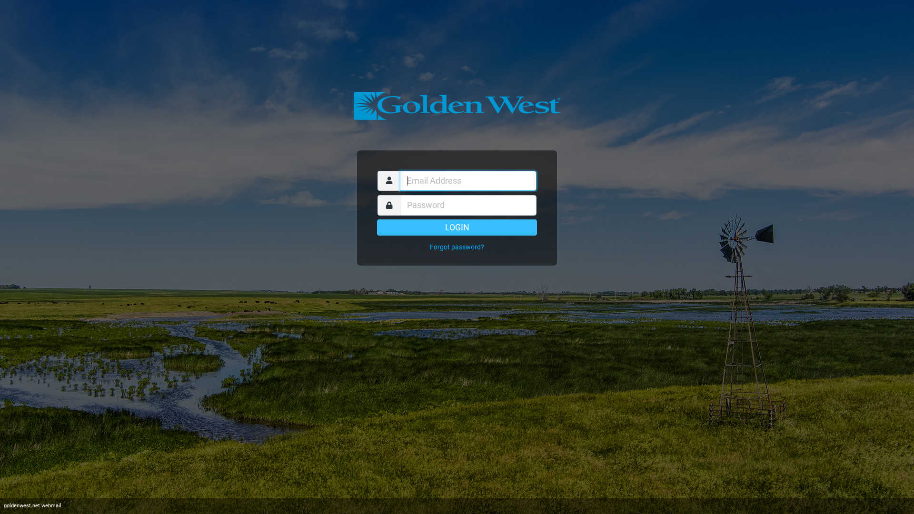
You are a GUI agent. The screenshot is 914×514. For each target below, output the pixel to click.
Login (457, 227)
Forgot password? (457, 247)
